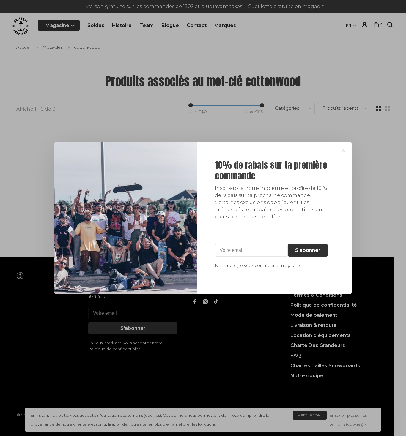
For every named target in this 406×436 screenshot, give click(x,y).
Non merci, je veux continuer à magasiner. (258, 265)
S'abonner (307, 250)
